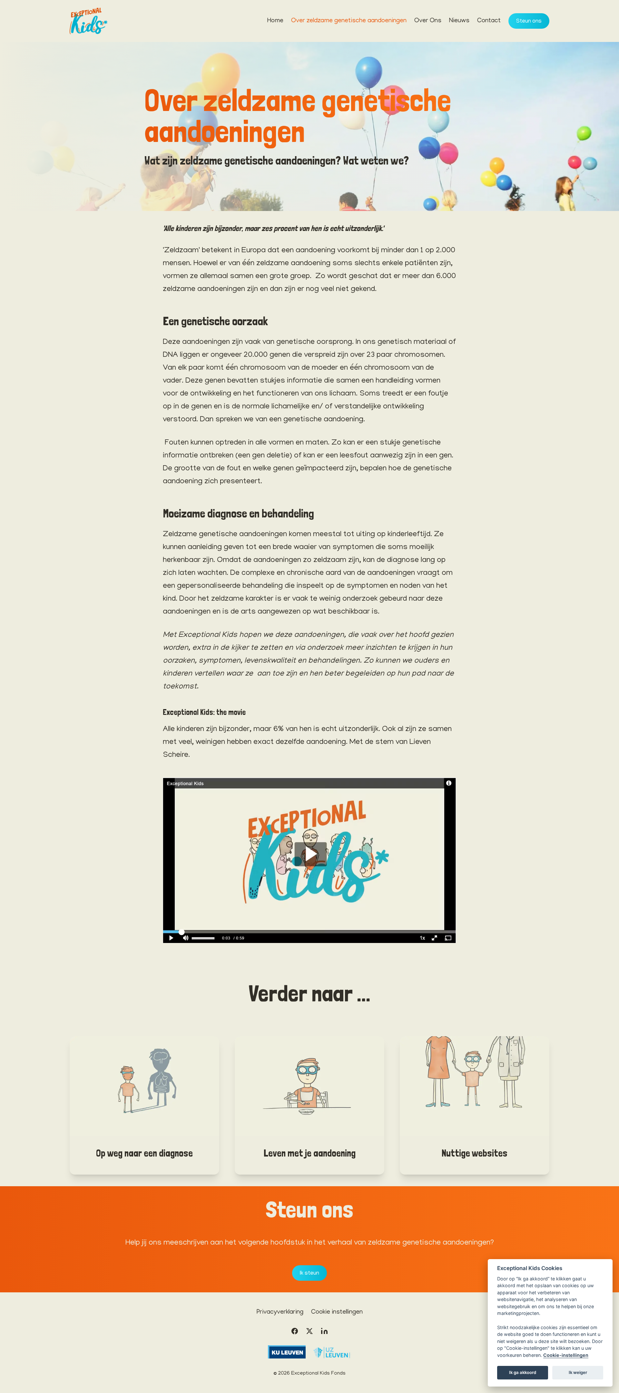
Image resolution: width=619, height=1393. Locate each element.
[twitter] (309, 1331)
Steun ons (529, 21)
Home (275, 21)
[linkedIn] (324, 1331)
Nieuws (459, 21)
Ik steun (309, 1273)
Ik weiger (578, 1372)
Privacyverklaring (279, 1312)
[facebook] (295, 1331)
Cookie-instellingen (565, 1355)
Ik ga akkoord (522, 1372)
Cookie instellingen (337, 1312)
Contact (489, 21)
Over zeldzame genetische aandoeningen (349, 21)
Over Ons (427, 21)
